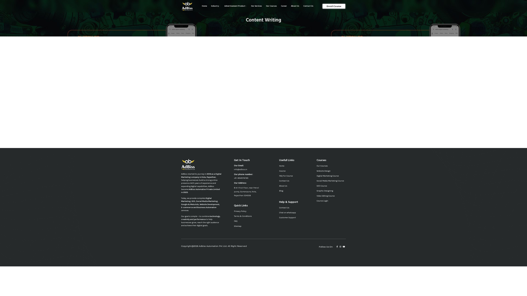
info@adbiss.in (240, 169)
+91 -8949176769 (241, 178)
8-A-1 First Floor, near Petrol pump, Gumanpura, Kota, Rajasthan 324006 (246, 192)
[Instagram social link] (340, 247)
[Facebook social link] (337, 247)
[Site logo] (187, 6)
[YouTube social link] (344, 247)
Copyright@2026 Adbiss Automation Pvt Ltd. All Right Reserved (214, 246)
